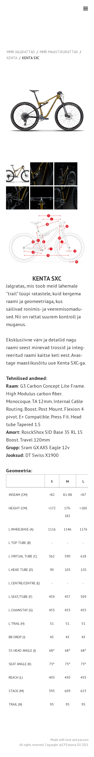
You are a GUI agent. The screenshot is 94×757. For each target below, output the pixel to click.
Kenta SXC (30, 58)
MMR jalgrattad (21, 52)
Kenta (12, 58)
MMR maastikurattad (59, 52)
